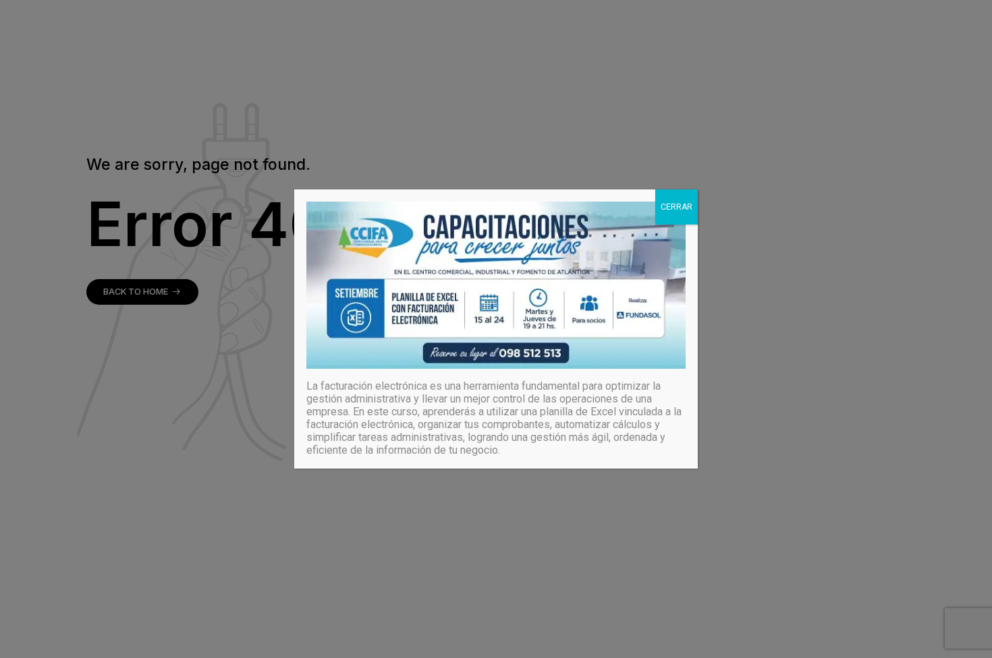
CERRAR (676, 207)
